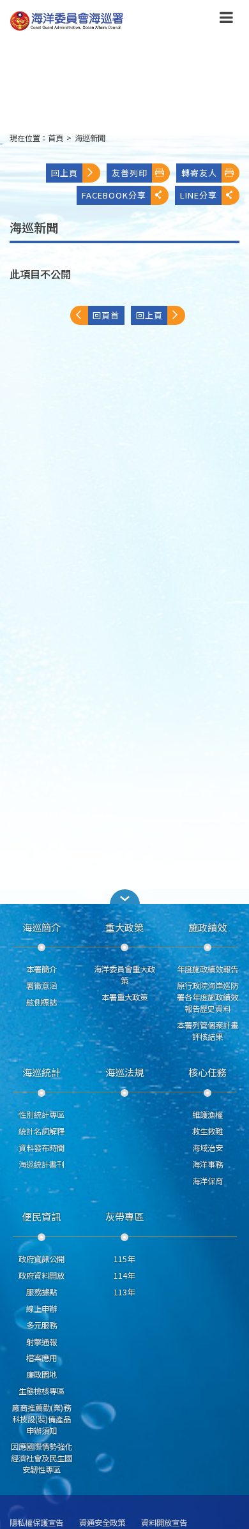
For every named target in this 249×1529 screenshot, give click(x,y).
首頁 (55, 138)
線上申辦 (41, 1308)
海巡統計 (41, 1072)
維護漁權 (207, 1114)
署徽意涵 (41, 985)
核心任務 (207, 1072)
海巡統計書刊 (41, 1164)
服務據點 (41, 1292)
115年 (124, 1259)
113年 (124, 1292)
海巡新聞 (90, 138)
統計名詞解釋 (41, 1131)
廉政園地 (41, 1374)
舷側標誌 (41, 1002)
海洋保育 (207, 1181)
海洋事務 (207, 1164)
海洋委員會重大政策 (124, 974)
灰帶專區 (124, 1216)
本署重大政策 (124, 997)
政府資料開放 (41, 1275)
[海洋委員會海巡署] (104, 21)
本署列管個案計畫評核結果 (207, 1031)
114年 (124, 1275)
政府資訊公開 (41, 1259)
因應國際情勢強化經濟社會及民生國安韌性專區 (41, 1458)
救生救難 (207, 1131)
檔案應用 (41, 1358)
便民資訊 (41, 1216)
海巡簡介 (41, 927)
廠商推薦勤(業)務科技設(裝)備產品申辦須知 (41, 1419)
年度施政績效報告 (207, 969)
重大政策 (124, 927)
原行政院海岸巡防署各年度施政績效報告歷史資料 (207, 997)
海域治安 (207, 1148)
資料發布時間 (41, 1148)
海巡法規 (124, 1072)
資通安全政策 (102, 1523)
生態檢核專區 (41, 1391)
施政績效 (207, 927)
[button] (226, 20)
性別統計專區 (41, 1114)
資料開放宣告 (164, 1523)
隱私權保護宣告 (36, 1523)
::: (2, 143)
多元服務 (41, 1325)
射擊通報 (41, 1342)
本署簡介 (41, 969)
